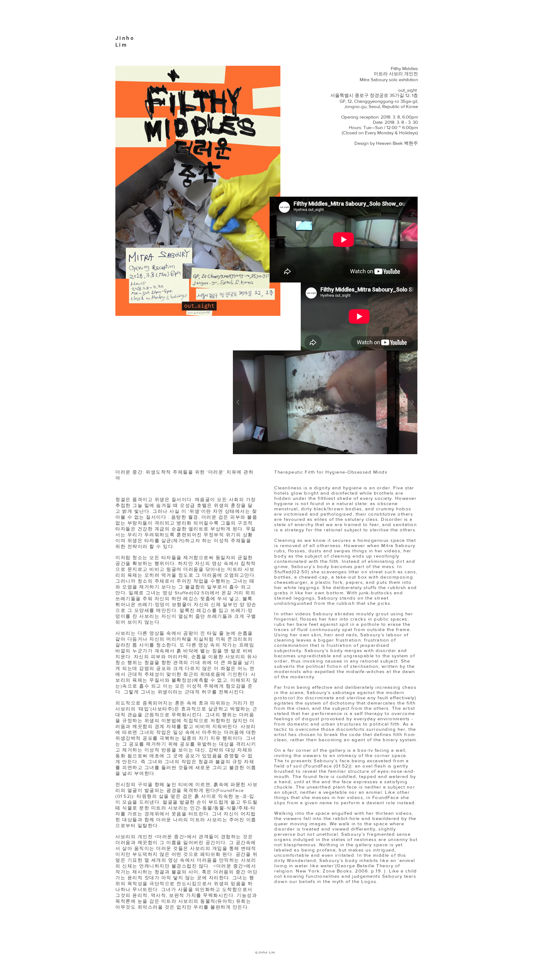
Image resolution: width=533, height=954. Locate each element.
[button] (325, 402)
